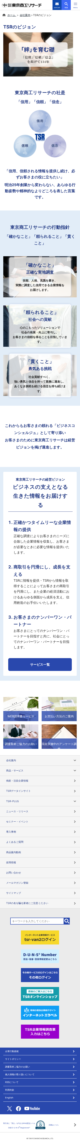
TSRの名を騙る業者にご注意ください (27, 903)
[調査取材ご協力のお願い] (20, 736)
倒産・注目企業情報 (17, 780)
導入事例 (11, 831)
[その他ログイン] (40, 975)
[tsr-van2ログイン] (40, 937)
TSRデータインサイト (18, 790)
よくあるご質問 (14, 841)
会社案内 (25, 15)
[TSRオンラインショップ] (40, 993)
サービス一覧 (40, 664)
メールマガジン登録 (17, 882)
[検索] (67, 921)
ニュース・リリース (17, 811)
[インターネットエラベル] (40, 1012)
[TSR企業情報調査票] (40, 1031)
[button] (75, 5)
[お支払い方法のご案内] (59, 709)
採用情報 (11, 862)
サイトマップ (13, 892)
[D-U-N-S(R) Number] (40, 956)
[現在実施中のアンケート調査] (59, 736)
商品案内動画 (13, 852)
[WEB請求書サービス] (20, 709)
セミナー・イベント (17, 821)
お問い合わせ (13, 872)
